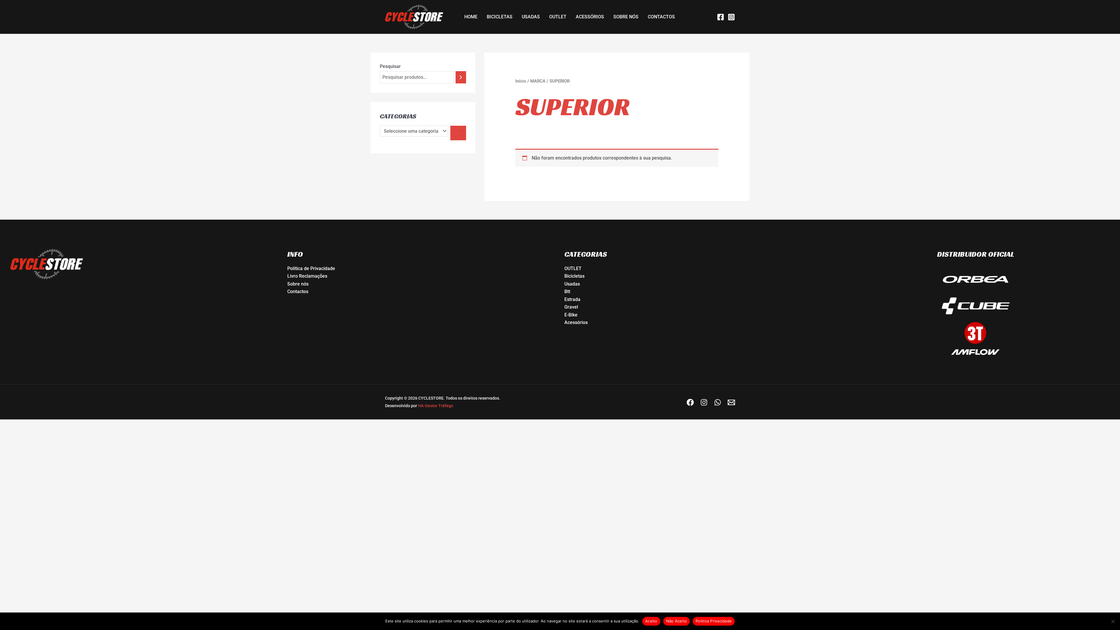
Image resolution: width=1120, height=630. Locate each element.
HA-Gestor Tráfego (435, 405)
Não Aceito (676, 621)
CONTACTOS (661, 17)
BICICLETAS (499, 17)
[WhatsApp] (717, 402)
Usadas (572, 284)
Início (520, 81)
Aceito (651, 621)
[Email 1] (731, 402)
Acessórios (576, 322)
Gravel (571, 307)
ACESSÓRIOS (590, 17)
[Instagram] (731, 17)
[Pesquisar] (461, 77)
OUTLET (557, 17)
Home (470, 17)
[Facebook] (720, 17)
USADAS (531, 17)
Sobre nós (298, 284)
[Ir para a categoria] (458, 133)
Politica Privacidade (714, 621)
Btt (567, 291)
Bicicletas (574, 276)
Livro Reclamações (307, 276)
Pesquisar (390, 66)
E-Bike (571, 315)
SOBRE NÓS (625, 17)
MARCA (537, 81)
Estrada (572, 299)
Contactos (297, 291)
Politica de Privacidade (311, 268)
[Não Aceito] (1113, 621)
